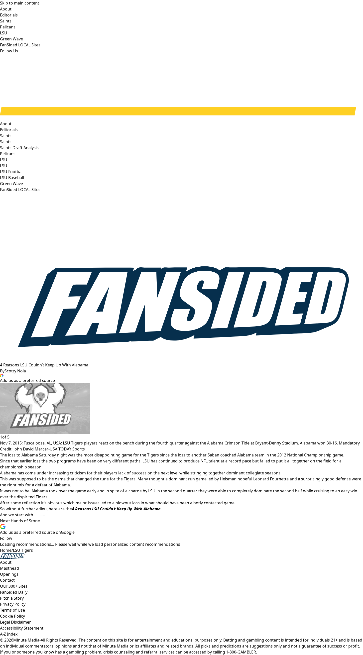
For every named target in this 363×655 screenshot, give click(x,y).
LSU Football (11, 171)
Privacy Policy (12, 604)
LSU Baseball (12, 177)
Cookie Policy (12, 616)
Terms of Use (12, 610)
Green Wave (11, 183)
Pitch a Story (12, 598)
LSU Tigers (23, 550)
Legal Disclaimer (15, 622)
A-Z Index (8, 634)
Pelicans (7, 153)
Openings (9, 574)
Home (5, 550)
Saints (5, 141)
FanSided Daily (13, 592)
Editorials (9, 129)
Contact (7, 580)
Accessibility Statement (21, 628)
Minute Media (26, 640)
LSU (3, 165)
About (5, 123)
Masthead (9, 568)
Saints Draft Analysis (19, 147)
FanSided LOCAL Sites (20, 189)
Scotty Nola (15, 371)
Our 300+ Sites (13, 586)
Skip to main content (19, 3)
